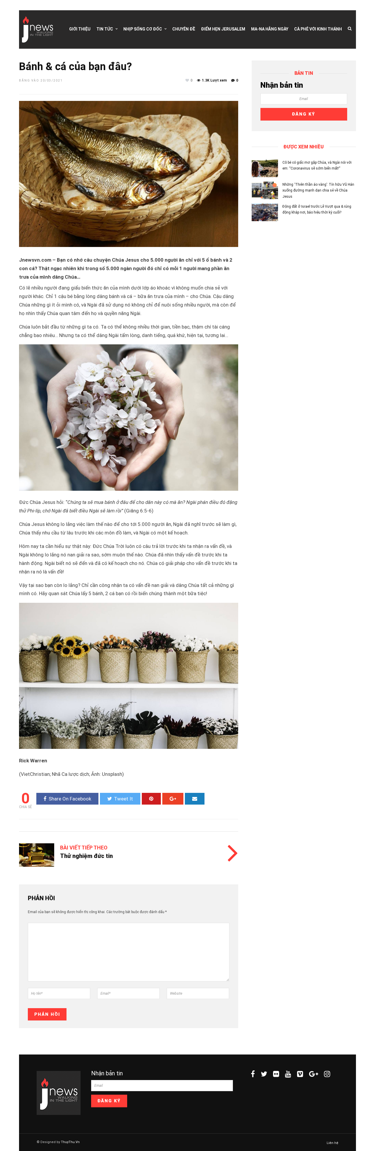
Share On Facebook (70, 799)
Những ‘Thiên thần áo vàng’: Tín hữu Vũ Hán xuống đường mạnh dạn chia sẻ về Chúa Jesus (318, 190)
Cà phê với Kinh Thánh (318, 29)
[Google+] (313, 1074)
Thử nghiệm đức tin (86, 855)
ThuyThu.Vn (70, 1142)
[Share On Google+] (172, 799)
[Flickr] (276, 1074)
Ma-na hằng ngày (269, 29)
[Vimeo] (300, 1074)
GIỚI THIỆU (80, 29)
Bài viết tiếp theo (84, 847)
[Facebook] (253, 1074)
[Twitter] (264, 1074)
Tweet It (123, 799)
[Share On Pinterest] (151, 799)
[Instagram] (327, 1074)
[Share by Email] (194, 799)
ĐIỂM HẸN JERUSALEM (223, 29)
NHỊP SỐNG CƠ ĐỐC (142, 29)
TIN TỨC (104, 29)
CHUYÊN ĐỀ (183, 29)
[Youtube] (288, 1074)
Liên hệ (332, 1143)
